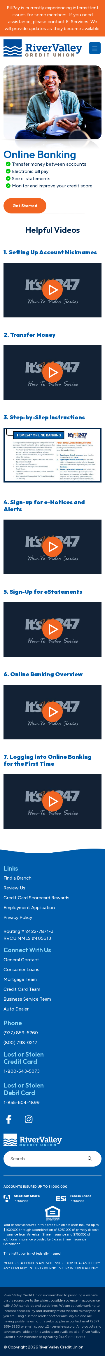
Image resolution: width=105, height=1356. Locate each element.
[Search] (91, 1159)
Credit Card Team (22, 989)
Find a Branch (18, 878)
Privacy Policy (18, 917)
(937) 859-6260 (21, 1032)
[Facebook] (9, 1119)
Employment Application (29, 907)
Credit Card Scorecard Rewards (36, 897)
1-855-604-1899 (22, 1102)
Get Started (25, 205)
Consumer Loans (21, 969)
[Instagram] (28, 1119)
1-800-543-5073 (22, 1071)
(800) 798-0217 (20, 1042)
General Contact (21, 959)
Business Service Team (27, 999)
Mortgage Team (20, 979)
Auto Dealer (16, 1009)
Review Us (14, 888)
